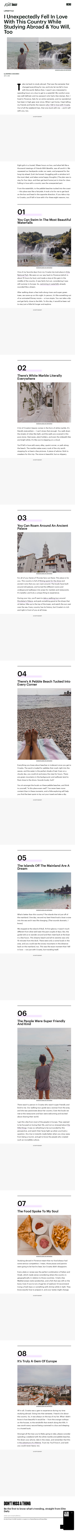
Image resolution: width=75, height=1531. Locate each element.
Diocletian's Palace (25, 601)
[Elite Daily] (11, 4)
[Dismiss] (71, 1513)
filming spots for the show (50, 581)
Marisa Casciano (12, 73)
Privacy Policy (43, 1519)
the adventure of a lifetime (30, 1443)
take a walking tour (51, 598)
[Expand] (65, 1513)
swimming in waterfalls (49, 284)
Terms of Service (34, 1519)
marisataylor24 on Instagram (63, 70)
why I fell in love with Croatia (58, 105)
